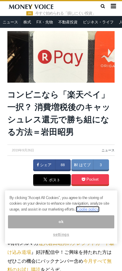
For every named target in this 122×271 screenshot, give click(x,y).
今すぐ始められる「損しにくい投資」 (65, 13)
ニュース (10, 22)
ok (61, 221)
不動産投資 (68, 22)
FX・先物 (44, 22)
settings (61, 234)
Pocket (92, 179)
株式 (27, 22)
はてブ (84, 165)
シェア (45, 165)
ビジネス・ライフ (98, 22)
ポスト (54, 180)
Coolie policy (88, 209)
